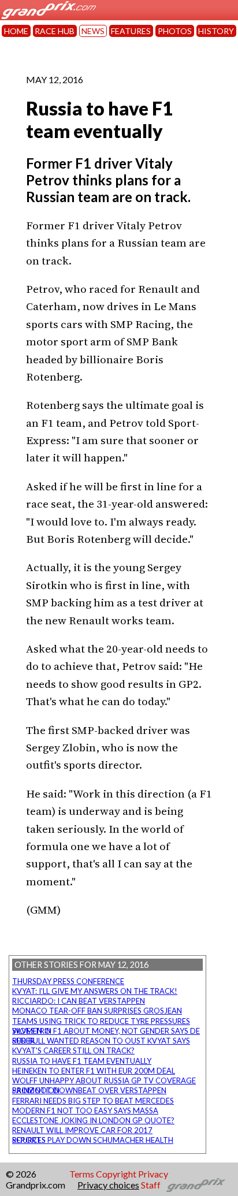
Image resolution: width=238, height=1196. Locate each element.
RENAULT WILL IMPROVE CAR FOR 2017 (82, 1130)
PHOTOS (175, 31)
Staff (151, 1184)
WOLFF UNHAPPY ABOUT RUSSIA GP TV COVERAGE (104, 1080)
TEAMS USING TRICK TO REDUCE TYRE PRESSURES (101, 1021)
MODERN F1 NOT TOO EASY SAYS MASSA (85, 1110)
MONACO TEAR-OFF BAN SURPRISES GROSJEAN (97, 1010)
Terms (81, 1173)
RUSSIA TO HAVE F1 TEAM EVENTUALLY (81, 1060)
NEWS (93, 31)
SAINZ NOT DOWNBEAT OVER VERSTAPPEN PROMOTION (89, 1090)
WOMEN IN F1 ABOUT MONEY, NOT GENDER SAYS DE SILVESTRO (106, 1030)
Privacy (153, 1173)
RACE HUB (55, 31)
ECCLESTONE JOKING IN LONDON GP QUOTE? (93, 1120)
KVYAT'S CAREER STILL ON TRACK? (73, 1050)
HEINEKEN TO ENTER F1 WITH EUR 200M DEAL (93, 1070)
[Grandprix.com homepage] (196, 1185)
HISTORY (216, 31)
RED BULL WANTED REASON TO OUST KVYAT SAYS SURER (101, 1040)
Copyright (116, 1173)
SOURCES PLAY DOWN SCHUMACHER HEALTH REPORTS (92, 1140)
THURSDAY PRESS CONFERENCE (68, 981)
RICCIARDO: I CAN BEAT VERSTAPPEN (78, 1000)
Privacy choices (108, 1184)
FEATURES (131, 31)
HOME (16, 31)
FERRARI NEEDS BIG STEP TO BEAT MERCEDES (93, 1100)
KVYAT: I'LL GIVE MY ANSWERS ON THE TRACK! (94, 991)
